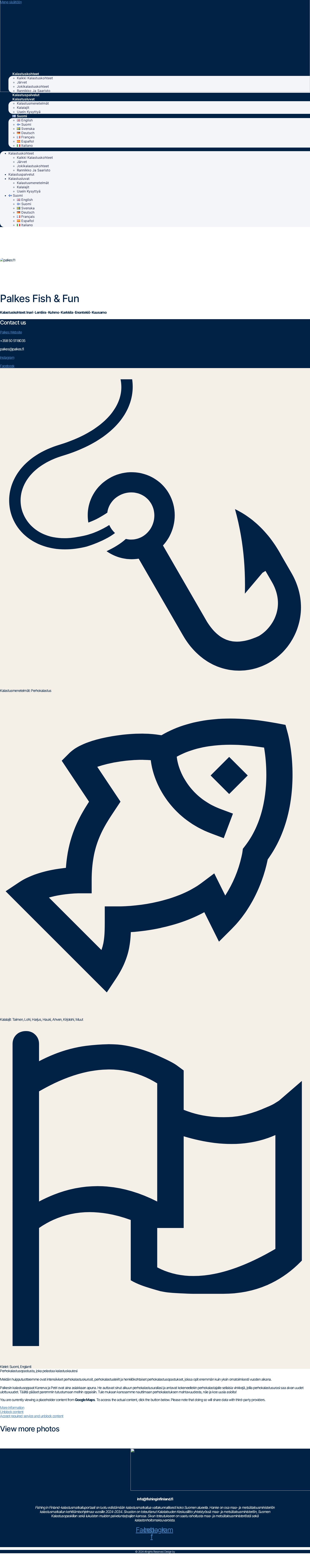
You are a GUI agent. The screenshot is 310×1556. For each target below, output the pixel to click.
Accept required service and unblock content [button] (31, 1416)
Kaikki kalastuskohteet (35, 78)
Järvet (22, 82)
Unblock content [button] (11, 1412)
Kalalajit (23, 107)
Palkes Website (11, 332)
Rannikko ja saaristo (33, 91)
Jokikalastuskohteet (33, 86)
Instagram (7, 357)
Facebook (7, 366)
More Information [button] (12, 1407)
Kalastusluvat (23, 99)
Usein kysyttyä (28, 112)
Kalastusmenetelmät (33, 103)
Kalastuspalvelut (25, 95)
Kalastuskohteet (25, 74)
